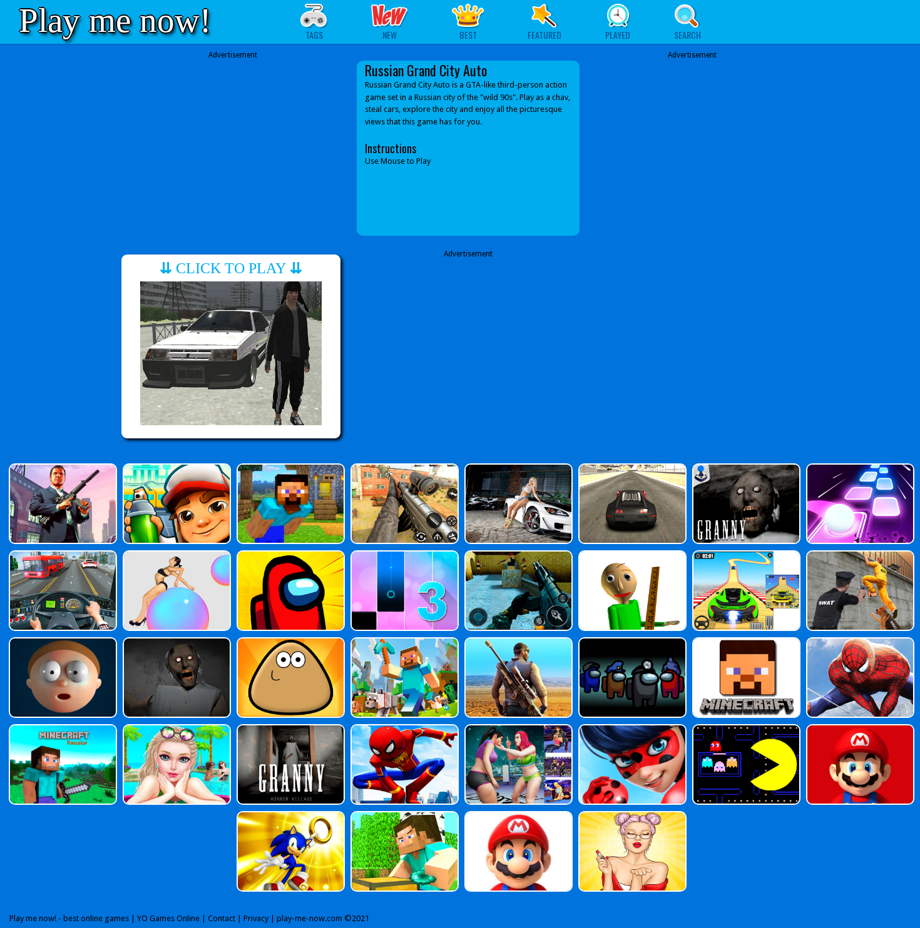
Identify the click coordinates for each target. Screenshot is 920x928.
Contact (221, 918)
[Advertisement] (233, 148)
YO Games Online (168, 918)
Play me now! (115, 20)
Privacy (255, 918)
